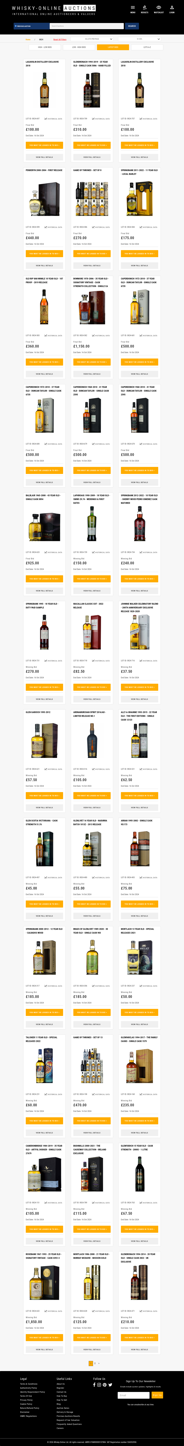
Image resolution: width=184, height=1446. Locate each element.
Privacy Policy (26, 1400)
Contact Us (61, 1392)
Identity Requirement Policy (32, 1392)
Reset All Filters (59, 39)
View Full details (44, 157)
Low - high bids (79, 47)
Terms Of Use (26, 1396)
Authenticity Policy (28, 1388)
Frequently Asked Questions (69, 1424)
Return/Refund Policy (29, 1408)
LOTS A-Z (147, 47)
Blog (59, 1404)
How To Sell (62, 1400)
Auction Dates (63, 1408)
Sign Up (157, 1395)
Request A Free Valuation (68, 1420)
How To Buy (62, 1396)
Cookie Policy (26, 1404)
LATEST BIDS (113, 47)
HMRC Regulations (28, 1416)
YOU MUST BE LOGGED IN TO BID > (44, 145)
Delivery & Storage (65, 1412)
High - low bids (45, 47)
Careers (60, 1428)
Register (60, 1388)
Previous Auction (23, 26)
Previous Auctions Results (68, 1416)
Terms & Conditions (28, 1384)
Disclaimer (25, 1412)
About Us (61, 1384)
